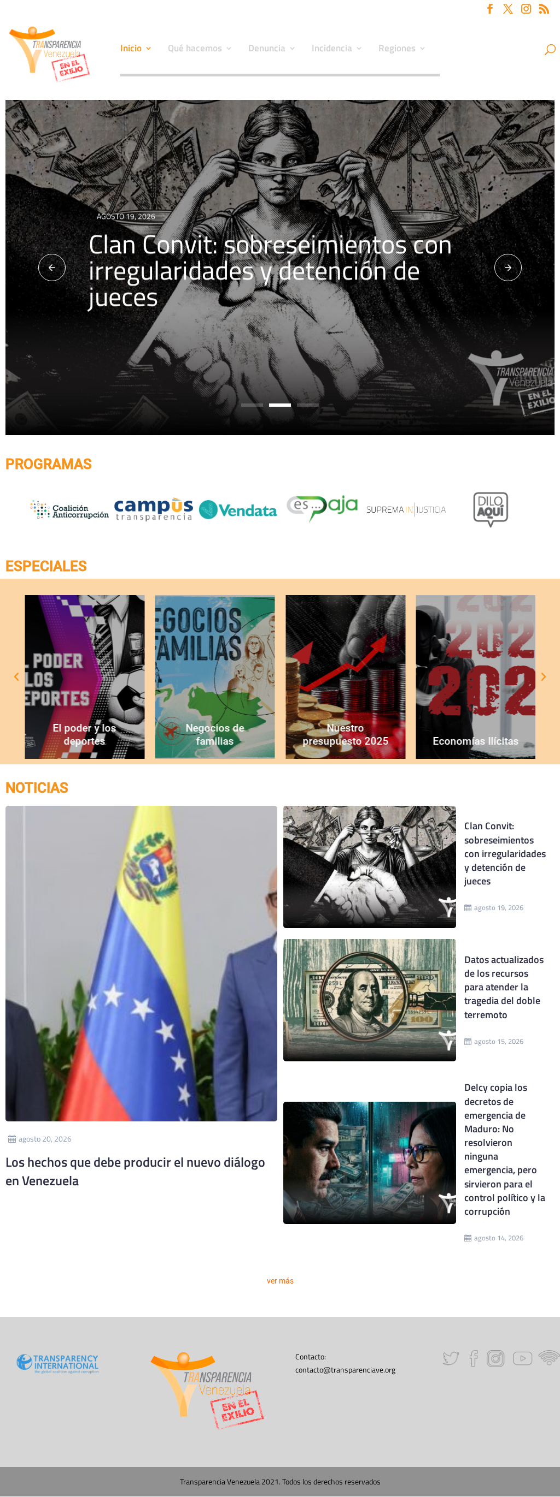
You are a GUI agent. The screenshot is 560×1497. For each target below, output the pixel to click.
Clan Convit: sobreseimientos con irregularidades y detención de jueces (270, 270)
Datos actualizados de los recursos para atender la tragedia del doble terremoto (504, 987)
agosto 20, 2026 (45, 1138)
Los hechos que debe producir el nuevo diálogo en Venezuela (135, 1171)
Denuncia (266, 49)
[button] (52, 267)
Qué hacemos (195, 49)
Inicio (131, 49)
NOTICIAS (36, 788)
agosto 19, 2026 (498, 907)
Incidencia (332, 49)
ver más (280, 1280)
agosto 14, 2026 (498, 1237)
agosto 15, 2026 (498, 1041)
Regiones (397, 49)
